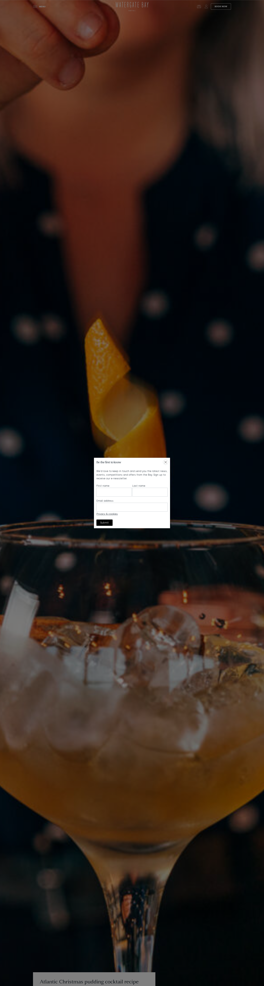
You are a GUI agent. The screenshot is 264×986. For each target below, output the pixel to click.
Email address (105, 500)
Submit (104, 522)
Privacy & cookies (107, 513)
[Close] (165, 462)
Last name (138, 485)
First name (102, 485)
